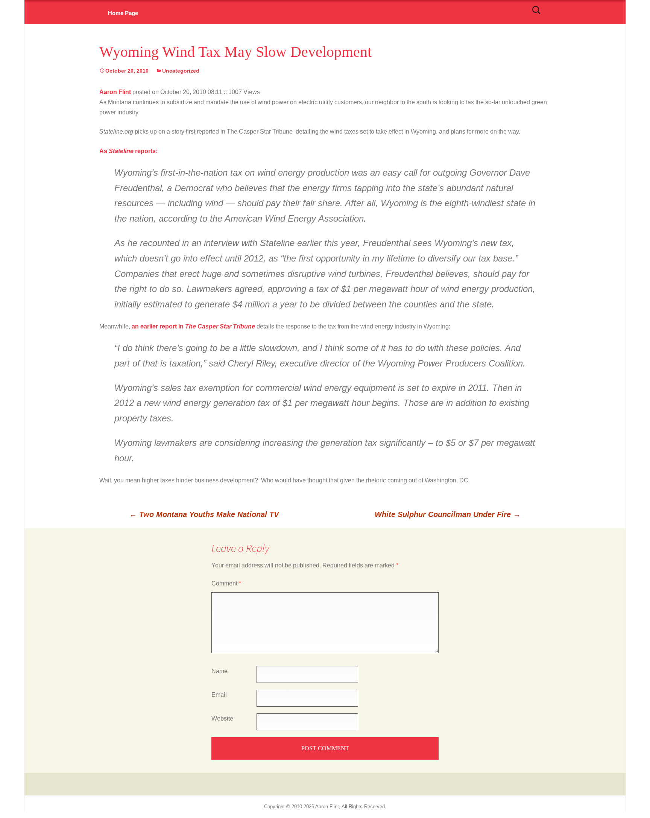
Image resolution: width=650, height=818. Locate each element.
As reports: (128, 151)
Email (219, 695)
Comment (226, 583)
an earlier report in (158, 326)
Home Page (123, 13)
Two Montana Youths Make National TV (204, 514)
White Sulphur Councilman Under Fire (448, 514)
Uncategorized (180, 71)
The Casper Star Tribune (220, 326)
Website (222, 718)
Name (219, 671)
